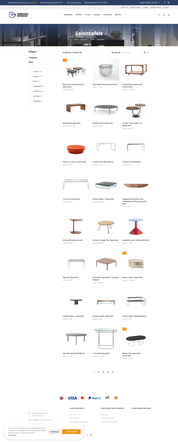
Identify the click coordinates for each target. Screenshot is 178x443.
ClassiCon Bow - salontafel (73, 316)
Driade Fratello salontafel (103, 316)
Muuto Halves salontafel (132, 277)
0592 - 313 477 (151, 2)
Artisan (37, 76)
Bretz (36, 81)
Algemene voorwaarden (109, 422)
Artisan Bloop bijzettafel (73, 240)
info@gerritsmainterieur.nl (42, 420)
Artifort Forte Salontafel (103, 123)
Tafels (92, 39)
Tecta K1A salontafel (71, 199)
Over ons (104, 414)
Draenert (38, 101)
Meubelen (83, 39)
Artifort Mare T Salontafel (103, 199)
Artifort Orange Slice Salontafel (105, 240)
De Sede (37, 96)
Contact (73, 414)
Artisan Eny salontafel (71, 123)
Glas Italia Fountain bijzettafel (105, 84)
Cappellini (38, 86)
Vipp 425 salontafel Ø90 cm (73, 353)
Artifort (37, 71)
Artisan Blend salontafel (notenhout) (132, 85)
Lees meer (12, 435)
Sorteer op (116, 52)
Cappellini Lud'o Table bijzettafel (135, 240)
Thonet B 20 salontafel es (103, 162)
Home (76, 39)
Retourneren (74, 418)
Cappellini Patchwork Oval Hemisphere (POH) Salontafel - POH (134, 201)
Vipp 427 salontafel (70, 277)
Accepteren (71, 432)
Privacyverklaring (107, 418)
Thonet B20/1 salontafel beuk (134, 316)
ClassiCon (38, 91)
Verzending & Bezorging (79, 422)
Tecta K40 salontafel (101, 353)
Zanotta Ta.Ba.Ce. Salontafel (74, 162)
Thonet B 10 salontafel (131, 162)
